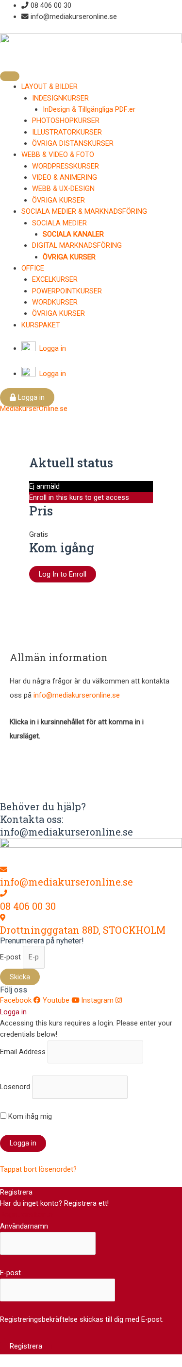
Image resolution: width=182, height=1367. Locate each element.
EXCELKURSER (55, 279)
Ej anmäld (44, 486)
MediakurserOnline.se (33, 408)
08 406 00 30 (28, 906)
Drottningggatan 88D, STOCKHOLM (82, 929)
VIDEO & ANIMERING (64, 177)
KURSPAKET (40, 325)
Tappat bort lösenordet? (38, 1169)
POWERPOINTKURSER (67, 291)
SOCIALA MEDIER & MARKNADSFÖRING (84, 211)
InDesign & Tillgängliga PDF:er (89, 109)
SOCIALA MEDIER (59, 223)
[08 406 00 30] (3, 893)
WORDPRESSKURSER (65, 166)
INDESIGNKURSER (60, 98)
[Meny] (9, 76)
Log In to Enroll (62, 574)
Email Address (23, 1051)
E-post (11, 957)
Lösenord (15, 1086)
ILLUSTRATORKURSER (67, 132)
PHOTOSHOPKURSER (65, 120)
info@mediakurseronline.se (76, 695)
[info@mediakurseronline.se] (3, 869)
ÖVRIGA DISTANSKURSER (73, 143)
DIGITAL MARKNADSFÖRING (77, 245)
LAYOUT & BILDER (49, 86)
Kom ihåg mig (29, 1116)
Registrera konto (26, 1214)
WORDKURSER (55, 302)
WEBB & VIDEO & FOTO (57, 154)
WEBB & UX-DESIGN (63, 188)
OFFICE (32, 268)
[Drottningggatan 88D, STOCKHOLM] (2, 917)
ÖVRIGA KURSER (58, 200)
